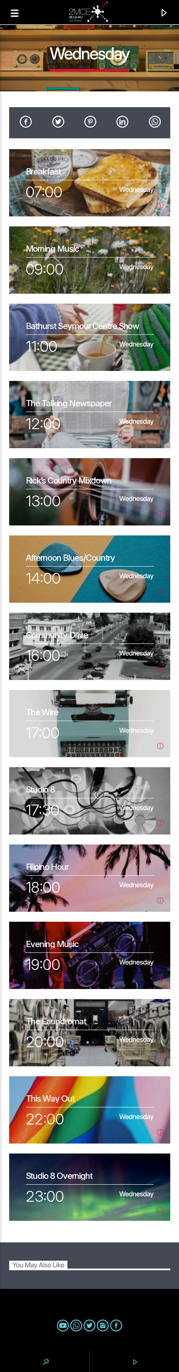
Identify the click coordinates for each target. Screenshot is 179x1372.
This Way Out (50, 1098)
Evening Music (52, 944)
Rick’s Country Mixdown (69, 480)
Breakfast (43, 171)
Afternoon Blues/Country (70, 557)
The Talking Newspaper (69, 403)
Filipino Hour (47, 866)
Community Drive (57, 635)
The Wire (42, 712)
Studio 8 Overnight (59, 1175)
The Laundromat (56, 1021)
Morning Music (52, 248)
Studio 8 (40, 789)
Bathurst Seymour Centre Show (82, 326)
